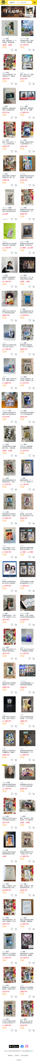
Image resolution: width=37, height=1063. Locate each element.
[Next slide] (16, 28)
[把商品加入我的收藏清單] (12, 50)
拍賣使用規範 (24, 1055)
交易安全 (19, 1060)
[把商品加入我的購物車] (16, 50)
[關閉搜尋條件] (18, 2)
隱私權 (17, 1055)
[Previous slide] (3, 28)
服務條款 (10, 1055)
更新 (31, 1051)
